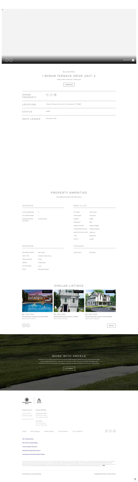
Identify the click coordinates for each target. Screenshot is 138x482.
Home (24, 431)
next (11, 60)
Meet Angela (35, 431)
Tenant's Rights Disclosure (29, 446)
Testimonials (63, 431)
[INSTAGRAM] (110, 431)
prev (7, 60)
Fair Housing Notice (27, 439)
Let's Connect (77, 431)
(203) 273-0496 (26, 413)
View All (111, 325)
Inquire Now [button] (69, 84)
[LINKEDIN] (114, 431)
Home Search (49, 431)
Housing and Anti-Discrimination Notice (33, 454)
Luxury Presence (35, 474)
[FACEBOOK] (106, 431)
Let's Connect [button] (69, 368)
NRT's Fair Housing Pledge (30, 443)
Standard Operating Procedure (31, 450)
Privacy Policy (111, 474)
